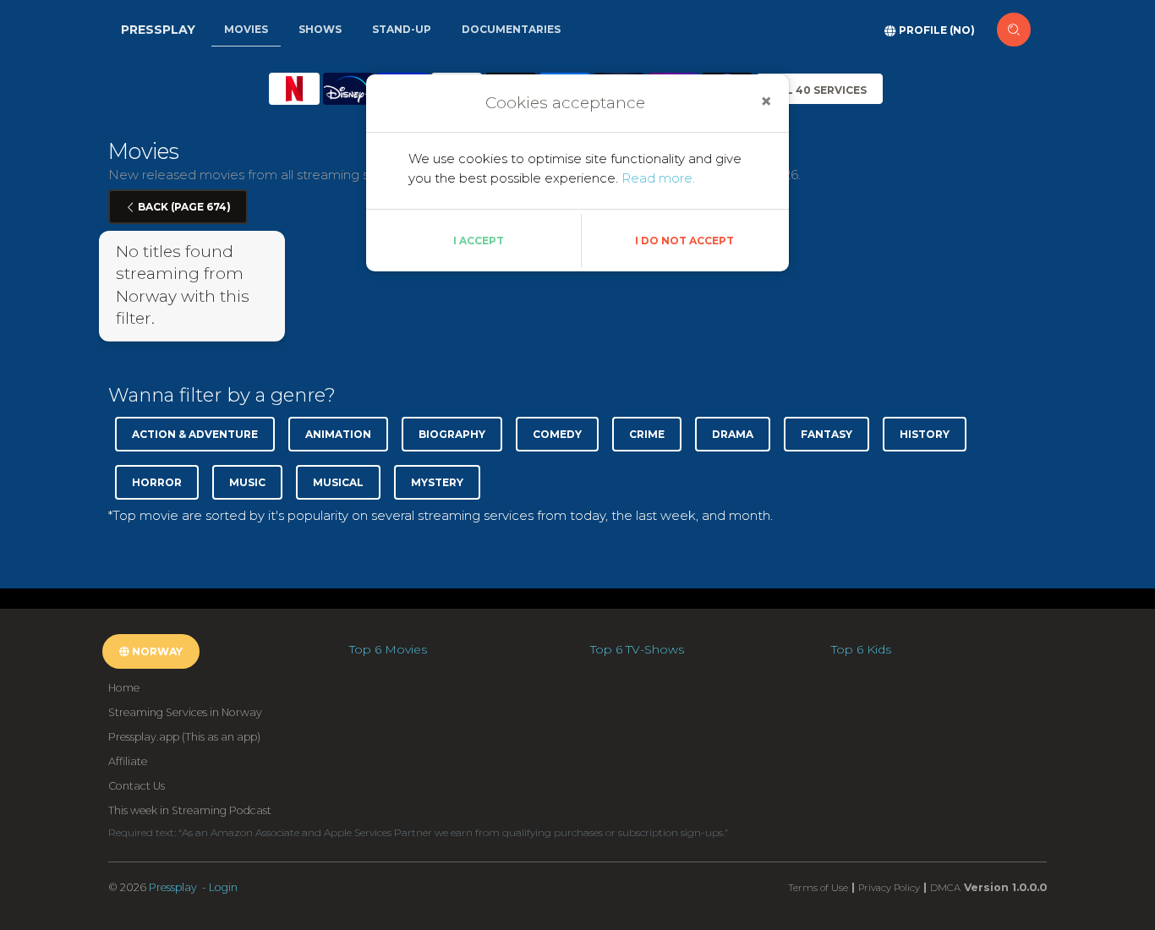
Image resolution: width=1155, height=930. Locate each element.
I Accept (478, 240)
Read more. (658, 178)
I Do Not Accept (684, 240)
